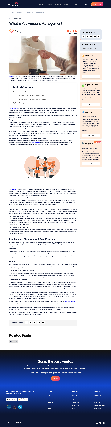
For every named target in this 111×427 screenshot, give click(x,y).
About (49, 395)
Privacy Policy (65, 423)
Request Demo (97, 4)
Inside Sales (97, 408)
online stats (15, 189)
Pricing (75, 4)
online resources (36, 142)
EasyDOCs (97, 402)
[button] (42, 4)
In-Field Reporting (99, 399)
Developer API (76, 405)
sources (20, 211)
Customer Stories (53, 399)
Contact (50, 405)
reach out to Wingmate (70, 301)
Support (74, 399)
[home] (14, 4)
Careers (74, 408)
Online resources (13, 108)
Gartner (11, 76)
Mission (50, 4)
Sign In (86, 4)
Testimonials (57, 4)
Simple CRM (97, 395)
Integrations (75, 402)
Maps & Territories (99, 405)
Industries (50, 402)
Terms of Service (56, 423)
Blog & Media (75, 395)
